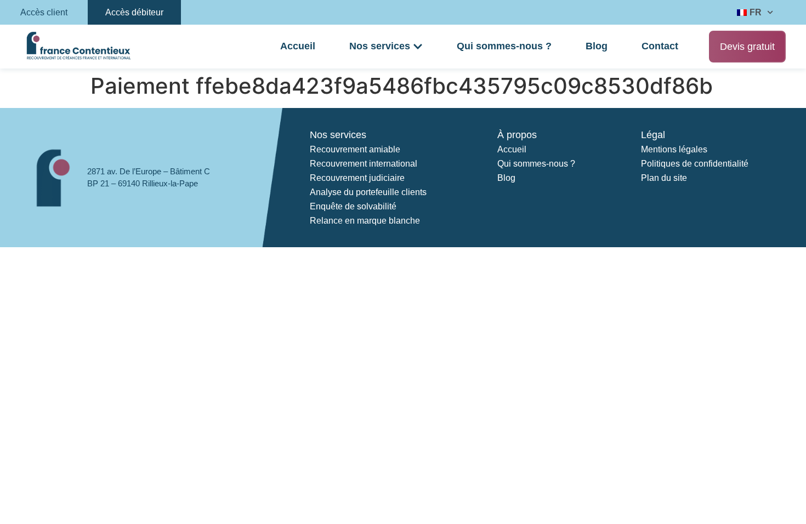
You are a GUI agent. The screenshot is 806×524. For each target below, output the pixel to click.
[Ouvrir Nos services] (418, 47)
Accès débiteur (134, 12)
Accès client (43, 12)
